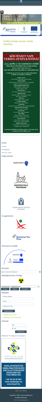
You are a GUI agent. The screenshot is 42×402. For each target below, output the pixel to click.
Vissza (5, 289)
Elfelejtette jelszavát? (10, 315)
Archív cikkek (7, 152)
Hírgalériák (6, 149)
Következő (25, 289)
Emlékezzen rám (8, 306)
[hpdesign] (13, 387)
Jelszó (5, 301)
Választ (14, 289)
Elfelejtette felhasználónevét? (12, 317)
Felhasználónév (7, 296)
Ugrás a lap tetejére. (21, 390)
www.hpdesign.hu (24, 399)
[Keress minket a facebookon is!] (21, 1)
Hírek (4, 146)
